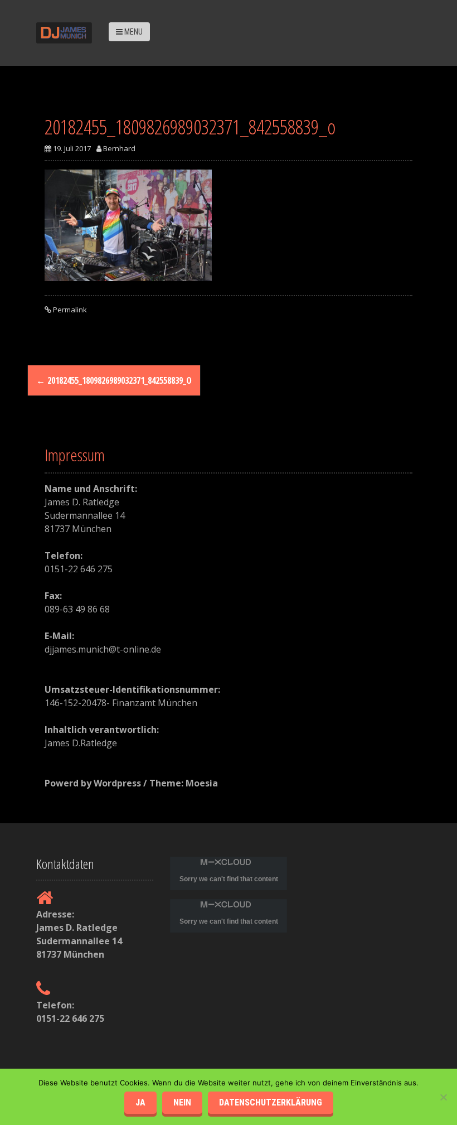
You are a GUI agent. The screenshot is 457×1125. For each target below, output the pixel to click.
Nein (182, 1102)
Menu (133, 31)
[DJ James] (64, 32)
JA (140, 1102)
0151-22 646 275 (70, 1018)
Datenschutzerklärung (270, 1102)
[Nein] (443, 1097)
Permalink (69, 310)
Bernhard (119, 148)
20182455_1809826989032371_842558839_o (114, 380)
